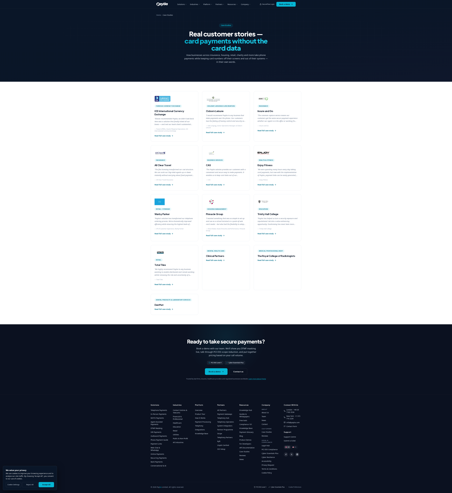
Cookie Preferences (295, 487)
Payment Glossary (246, 432)
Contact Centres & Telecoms (180, 411)
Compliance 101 (245, 424)
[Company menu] (250, 4)
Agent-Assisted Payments (157, 423)
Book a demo (284, 4)
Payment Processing (203, 422)
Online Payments (157, 454)
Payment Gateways (224, 414)
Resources (232, 4)
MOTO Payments (157, 418)
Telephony (199, 426)
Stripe (219, 433)
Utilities (176, 434)
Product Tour (200, 414)
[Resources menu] (237, 4)
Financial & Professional (178, 417)
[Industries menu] (199, 4)
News (241, 459)
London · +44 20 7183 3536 (292, 411)
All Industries (178, 442)
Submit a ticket (290, 441)
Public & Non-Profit (180, 438)
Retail (175, 431)
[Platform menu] (211, 4)
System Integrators (224, 426)
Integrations (200, 430)
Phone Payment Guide (159, 440)
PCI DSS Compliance (270, 449)
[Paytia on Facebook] (286, 454)
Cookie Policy (267, 473)
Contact (265, 424)
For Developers (245, 444)
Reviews (242, 455)
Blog (241, 436)
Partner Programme (225, 430)
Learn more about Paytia (257, 379)
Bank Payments (157, 462)
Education (177, 427)
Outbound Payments (159, 436)
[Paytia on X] (291, 454)
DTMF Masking (156, 428)
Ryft (218, 441)
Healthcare (177, 423)
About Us (265, 412)
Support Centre (290, 437)
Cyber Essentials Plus (270, 453)
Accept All (46, 484)
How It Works (200, 418)
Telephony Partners (225, 437)
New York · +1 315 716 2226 (293, 417)
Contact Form (291, 426)
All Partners (221, 410)
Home (158, 15)
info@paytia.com (293, 422)
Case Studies (244, 451)
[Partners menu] (223, 4)
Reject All (30, 484)
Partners (219, 4)
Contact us (238, 371)
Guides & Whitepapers (244, 415)
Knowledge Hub (245, 410)
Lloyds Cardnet (223, 445)
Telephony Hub (223, 418)
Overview (198, 410)
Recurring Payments (159, 458)
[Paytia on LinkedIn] (297, 454)
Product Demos (245, 440)
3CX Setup (221, 449)
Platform (206, 4)
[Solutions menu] (186, 4)
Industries (194, 4)
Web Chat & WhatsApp (155, 449)
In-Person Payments (158, 414)
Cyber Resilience (268, 457)
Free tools (243, 420)
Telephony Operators (225, 422)
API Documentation (247, 448)
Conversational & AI (158, 466)
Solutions (181, 4)
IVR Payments (156, 432)
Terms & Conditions (269, 469)
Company (245, 4)
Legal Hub (266, 445)
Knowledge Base (201, 433)
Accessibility (266, 461)
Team (264, 416)
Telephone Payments (159, 410)
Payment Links (156, 444)
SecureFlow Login (268, 4)
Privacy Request (268, 465)
